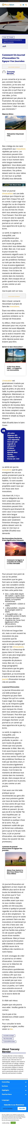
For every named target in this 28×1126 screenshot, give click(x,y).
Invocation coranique (8, 1036)
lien (11, 1029)
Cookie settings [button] (6, 1122)
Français (11, 37)
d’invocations (7, 193)
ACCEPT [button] (13, 1122)
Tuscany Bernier (11, 72)
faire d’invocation (7, 1039)
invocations (20, 149)
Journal (5, 679)
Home (4, 37)
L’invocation (7, 380)
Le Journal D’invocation (9, 1042)
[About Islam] (8, 4)
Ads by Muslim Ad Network (14, 1)
